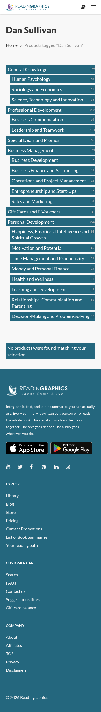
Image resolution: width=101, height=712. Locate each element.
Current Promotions (24, 528)
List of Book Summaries (26, 536)
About (11, 637)
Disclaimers (16, 670)
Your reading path (22, 545)
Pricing (12, 520)
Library (12, 495)
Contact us (15, 591)
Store (11, 512)
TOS (9, 653)
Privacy (12, 661)
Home (12, 45)
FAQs (11, 582)
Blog (10, 503)
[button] (93, 7)
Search (12, 574)
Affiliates (14, 645)
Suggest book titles (23, 599)
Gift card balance (21, 607)
